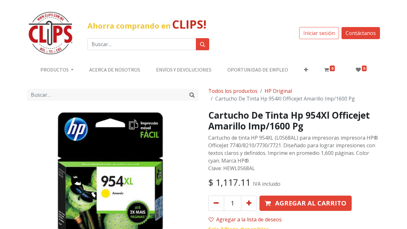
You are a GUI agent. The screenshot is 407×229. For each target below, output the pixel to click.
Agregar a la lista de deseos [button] (249, 219)
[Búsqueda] (202, 44)
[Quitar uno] (216, 203)
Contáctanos (361, 33)
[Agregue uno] (249, 203)
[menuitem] (114, 69)
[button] (306, 69)
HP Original (278, 90)
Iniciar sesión (319, 33)
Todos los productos (233, 90)
